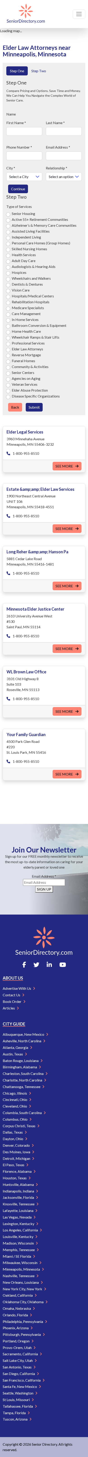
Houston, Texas (15, 1178)
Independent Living (26, 237)
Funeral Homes (23, 361)
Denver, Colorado (16, 1145)
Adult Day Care (23, 260)
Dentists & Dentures (27, 284)
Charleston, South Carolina (23, 1073)
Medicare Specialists (28, 308)
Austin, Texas (13, 1054)
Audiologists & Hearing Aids (34, 266)
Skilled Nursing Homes (29, 249)
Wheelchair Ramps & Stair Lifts (35, 337)
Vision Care (21, 290)
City (10, 168)
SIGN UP (44, 889)
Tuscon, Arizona (15, 1419)
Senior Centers (23, 372)
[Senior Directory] (26, 14)
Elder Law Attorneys (27, 349)
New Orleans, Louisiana (21, 1282)
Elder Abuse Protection (30, 390)
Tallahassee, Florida (18, 1406)
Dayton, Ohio (13, 1139)
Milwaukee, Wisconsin (20, 1262)
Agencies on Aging (26, 378)
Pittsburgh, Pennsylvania (22, 1334)
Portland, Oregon (16, 1341)
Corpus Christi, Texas (19, 1126)
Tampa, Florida (14, 1413)
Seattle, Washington (18, 1393)
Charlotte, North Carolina (23, 1080)
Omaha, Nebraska (17, 1308)
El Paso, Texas (14, 1165)
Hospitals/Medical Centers (33, 296)
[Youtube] (62, 964)
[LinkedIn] (49, 964)
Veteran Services (24, 384)
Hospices (19, 272)
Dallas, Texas (13, 1132)
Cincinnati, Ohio (15, 1099)
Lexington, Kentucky (19, 1223)
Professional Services (28, 343)
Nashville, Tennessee (19, 1276)
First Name (16, 122)
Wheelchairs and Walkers (31, 278)
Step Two (38, 71)
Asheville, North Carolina (22, 1041)
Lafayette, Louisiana (18, 1210)
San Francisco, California (22, 1380)
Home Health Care (26, 331)
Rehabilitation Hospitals (30, 302)
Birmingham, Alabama (20, 1067)
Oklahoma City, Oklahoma (23, 1302)
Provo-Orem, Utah (17, 1347)
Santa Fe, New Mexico (20, 1386)
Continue (18, 189)
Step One (17, 71)
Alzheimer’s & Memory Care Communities (44, 225)
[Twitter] (36, 964)
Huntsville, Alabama (19, 1184)
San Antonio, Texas (17, 1367)
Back (15, 407)
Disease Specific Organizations (36, 396)
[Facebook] (24, 964)
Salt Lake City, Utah (18, 1360)
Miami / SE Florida (17, 1256)
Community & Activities (30, 366)
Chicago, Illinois (15, 1093)
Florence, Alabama (17, 1171)
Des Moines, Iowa (17, 1152)
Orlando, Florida (16, 1315)
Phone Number (19, 147)
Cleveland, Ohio (15, 1106)
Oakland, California (18, 1295)
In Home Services (25, 319)
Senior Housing (23, 213)
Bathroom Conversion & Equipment (39, 325)
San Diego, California (19, 1373)
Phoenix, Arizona (16, 1328)
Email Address (58, 147)
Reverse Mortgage (26, 355)
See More (65, 466)
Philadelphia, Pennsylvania (23, 1321)
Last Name (55, 122)
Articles (9, 1008)
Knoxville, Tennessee (19, 1204)
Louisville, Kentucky (18, 1236)
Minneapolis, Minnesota (22, 1269)
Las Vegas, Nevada (17, 1217)
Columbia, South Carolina (22, 1112)
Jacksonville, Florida (19, 1197)
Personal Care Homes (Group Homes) (41, 243)
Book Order (12, 1001)
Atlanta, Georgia (16, 1047)
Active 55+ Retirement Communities (40, 219)
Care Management (26, 313)
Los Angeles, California (21, 1230)
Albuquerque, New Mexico (24, 1034)
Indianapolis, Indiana (19, 1191)
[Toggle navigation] (79, 14)
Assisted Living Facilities (31, 231)
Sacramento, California (21, 1354)
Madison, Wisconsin (19, 1243)
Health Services (24, 255)
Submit (34, 407)
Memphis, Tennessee (19, 1249)
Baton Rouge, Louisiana (21, 1060)
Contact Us (12, 995)
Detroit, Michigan (17, 1158)
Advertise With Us (17, 988)
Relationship (56, 168)
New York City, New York (23, 1289)
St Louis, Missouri (16, 1399)
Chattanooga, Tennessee (22, 1086)
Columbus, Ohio (15, 1119)
